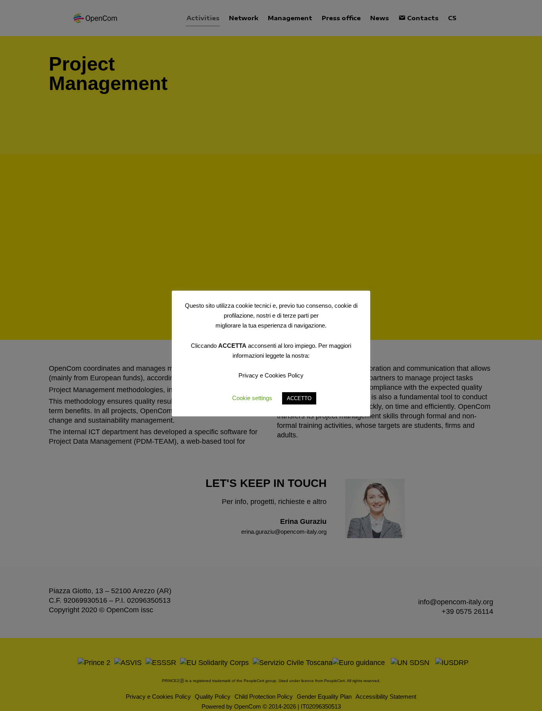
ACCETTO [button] (299, 398)
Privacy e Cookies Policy (271, 375)
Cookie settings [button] (252, 398)
